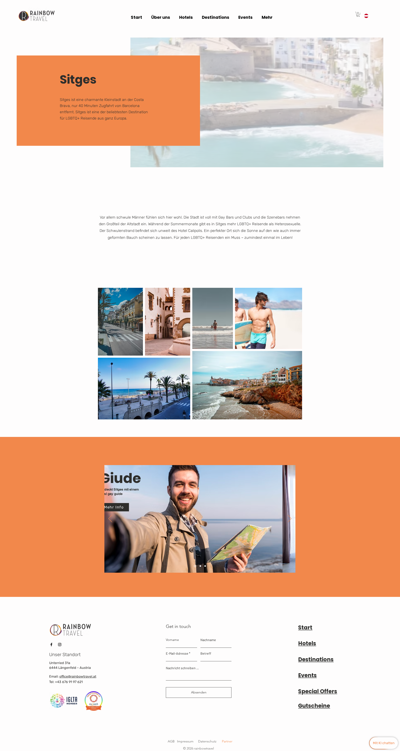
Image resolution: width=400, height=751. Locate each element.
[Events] (200, 566)
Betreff (205, 653)
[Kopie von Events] (205, 566)
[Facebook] (51, 644)
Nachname (208, 640)
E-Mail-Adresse (177, 653)
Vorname (172, 640)
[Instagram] (60, 644)
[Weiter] (289, 519)
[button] (358, 14)
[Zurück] (110, 519)
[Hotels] (195, 566)
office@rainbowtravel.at (77, 676)
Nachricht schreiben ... (182, 668)
